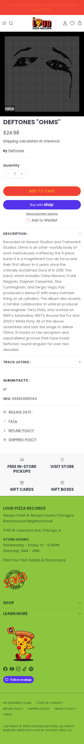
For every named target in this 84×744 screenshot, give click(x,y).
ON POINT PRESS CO (58, 730)
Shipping (10, 141)
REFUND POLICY (42, 6)
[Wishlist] (72, 23)
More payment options (42, 214)
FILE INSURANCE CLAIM (17, 703)
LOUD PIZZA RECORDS (44, 726)
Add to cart (42, 191)
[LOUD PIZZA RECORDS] (42, 23)
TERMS (7, 714)
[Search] (13, 23)
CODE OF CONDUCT (49, 703)
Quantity (11, 165)
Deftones (16, 150)
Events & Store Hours (47, 560)
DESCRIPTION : (15, 233)
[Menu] (4, 23)
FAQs (13, 421)
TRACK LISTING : (17, 361)
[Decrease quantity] (7, 174)
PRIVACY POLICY (65, 709)
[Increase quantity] (22, 174)
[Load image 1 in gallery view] (42, 74)
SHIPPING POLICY (22, 439)
